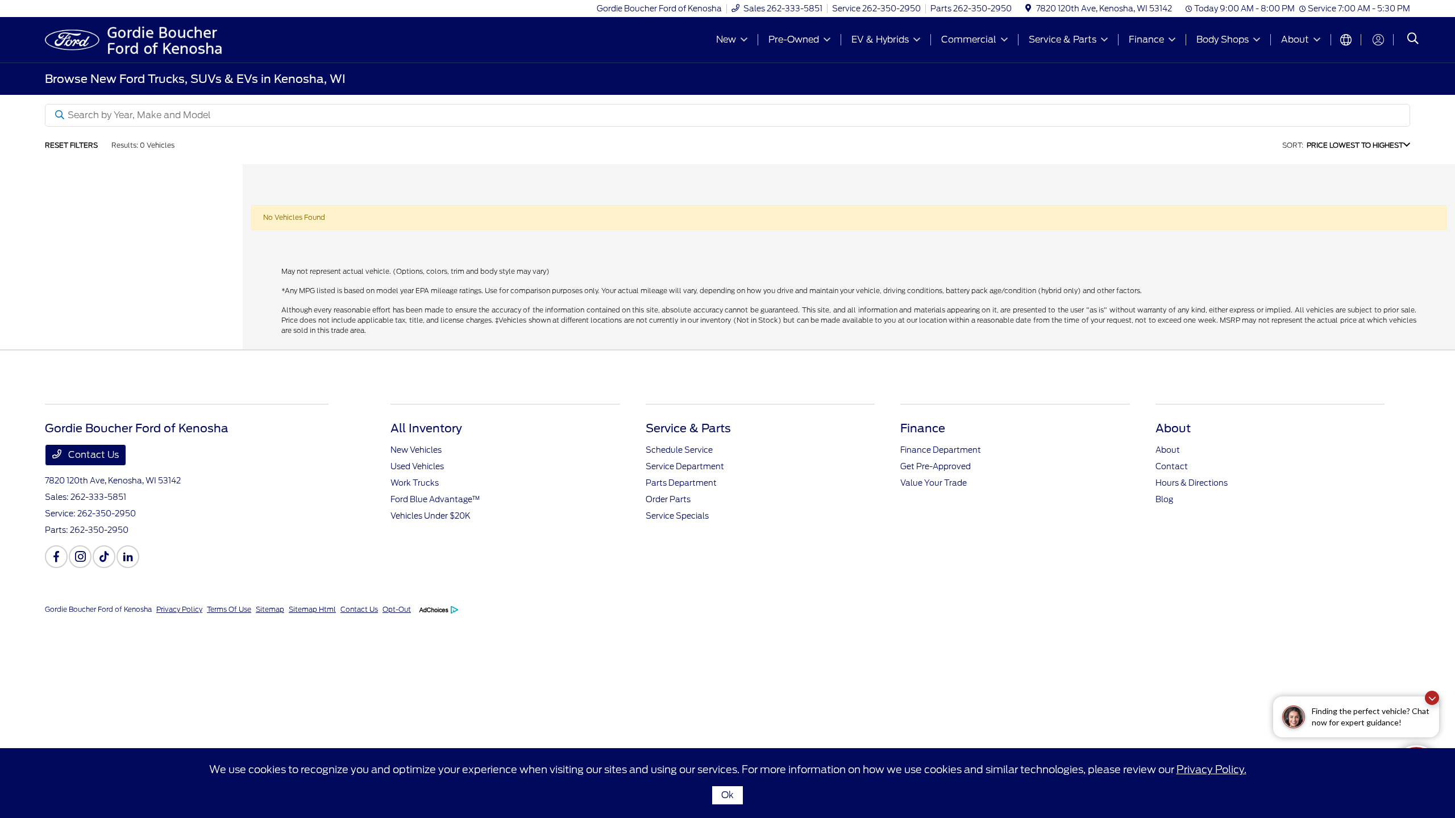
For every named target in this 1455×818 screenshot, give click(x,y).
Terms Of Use (229, 609)
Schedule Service (679, 449)
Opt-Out (397, 609)
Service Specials (677, 515)
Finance (922, 428)
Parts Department (681, 482)
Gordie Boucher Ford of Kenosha (98, 609)
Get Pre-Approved (935, 466)
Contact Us (92, 454)
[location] (1028, 8)
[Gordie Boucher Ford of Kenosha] (142, 39)
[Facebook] (56, 556)
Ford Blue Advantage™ (435, 499)
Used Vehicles (417, 466)
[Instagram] (80, 556)
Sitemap (270, 609)
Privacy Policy (179, 609)
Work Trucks (414, 482)
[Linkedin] (128, 556)
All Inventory (426, 428)
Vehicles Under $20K (430, 515)
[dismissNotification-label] (1432, 698)
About (1173, 428)
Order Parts (668, 499)
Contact (1171, 466)
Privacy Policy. (1211, 769)
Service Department (685, 466)
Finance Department (940, 449)
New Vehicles (416, 449)
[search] (1413, 39)
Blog (1164, 499)
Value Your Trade (933, 482)
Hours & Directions (1191, 482)
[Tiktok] (104, 556)
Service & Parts (688, 428)
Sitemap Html (312, 609)
